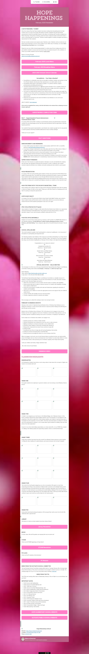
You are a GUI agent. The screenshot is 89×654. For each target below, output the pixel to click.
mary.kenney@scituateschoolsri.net (36, 147)
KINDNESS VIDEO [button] (44, 351)
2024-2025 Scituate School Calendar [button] (44, 73)
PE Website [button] (44, 560)
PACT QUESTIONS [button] (44, 138)
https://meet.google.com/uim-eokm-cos (37, 273)
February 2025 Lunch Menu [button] (44, 61)
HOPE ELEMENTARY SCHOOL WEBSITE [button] (44, 612)
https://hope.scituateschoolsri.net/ (34, 631)
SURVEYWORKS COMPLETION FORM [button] (44, 112)
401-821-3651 (28, 634)
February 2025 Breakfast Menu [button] (44, 67)
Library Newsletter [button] (44, 527)
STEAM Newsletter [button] (44, 547)
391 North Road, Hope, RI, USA (33, 632)
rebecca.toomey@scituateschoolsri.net (31, 56)
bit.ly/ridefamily (33, 102)
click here (54, 571)
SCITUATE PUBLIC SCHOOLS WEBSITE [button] (44, 618)
